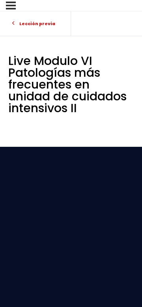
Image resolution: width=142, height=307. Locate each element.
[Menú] (11, 5)
